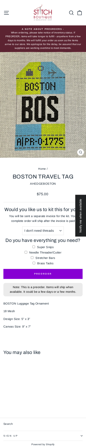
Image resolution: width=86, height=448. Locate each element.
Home (42, 168)
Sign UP (10, 435)
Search (8, 423)
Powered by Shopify (43, 444)
